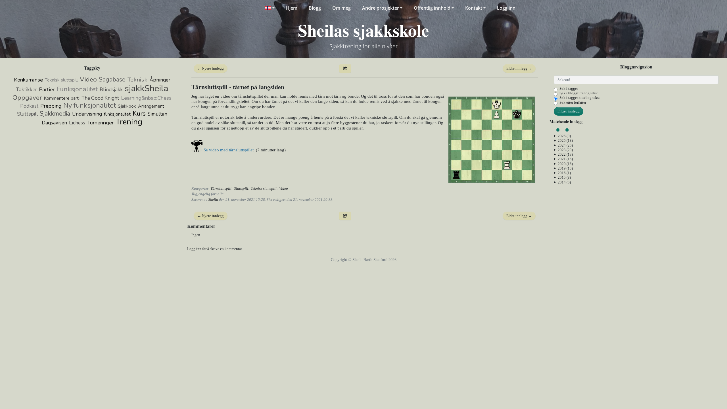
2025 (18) (565, 140)
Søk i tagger (568, 88)
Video (283, 188)
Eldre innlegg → (519, 68)
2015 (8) (564, 177)
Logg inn (506, 8)
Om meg (341, 8)
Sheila (213, 199)
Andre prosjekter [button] (380, 8)
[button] (269, 8)
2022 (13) (565, 154)
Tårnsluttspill (220, 188)
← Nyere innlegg (210, 68)
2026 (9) (564, 136)
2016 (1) (564, 173)
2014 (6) (564, 182)
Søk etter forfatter (572, 102)
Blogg (315, 8)
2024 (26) (565, 145)
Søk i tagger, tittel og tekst (579, 97)
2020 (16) (565, 164)
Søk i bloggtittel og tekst (578, 93)
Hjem (291, 8)
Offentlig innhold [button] (432, 8)
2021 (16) (565, 159)
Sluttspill (241, 188)
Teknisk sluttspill (264, 188)
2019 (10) (565, 168)
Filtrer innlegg (568, 111)
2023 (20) (565, 150)
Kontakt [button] (473, 8)
